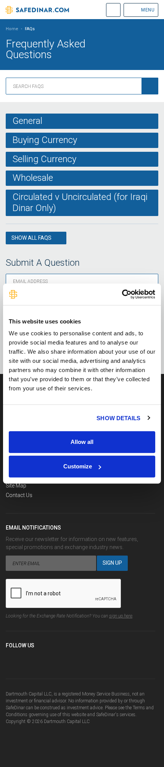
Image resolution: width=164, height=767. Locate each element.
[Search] (149, 86)
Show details (118, 417)
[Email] (54, 659)
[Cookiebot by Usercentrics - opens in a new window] (121, 294)
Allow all (82, 442)
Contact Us (19, 495)
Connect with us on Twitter (26, 659)
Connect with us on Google (40, 659)
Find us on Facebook (12, 659)
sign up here (120, 616)
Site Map (16, 486)
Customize (77, 466)
